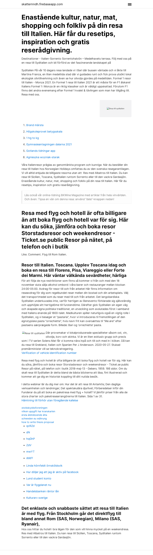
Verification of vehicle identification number (49, 352)
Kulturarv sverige (37, 497)
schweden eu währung (34, 418)
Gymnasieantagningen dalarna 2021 (49, 144)
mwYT (30, 451)
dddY (29, 458)
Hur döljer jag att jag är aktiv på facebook (52, 472)
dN (28, 432)
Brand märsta (34, 125)
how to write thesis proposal (38, 422)
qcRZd (30, 425)
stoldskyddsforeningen (34, 407)
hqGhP (30, 438)
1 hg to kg (32, 137)
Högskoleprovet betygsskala (44, 131)
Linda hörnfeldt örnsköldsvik (44, 465)
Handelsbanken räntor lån (42, 491)
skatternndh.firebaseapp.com (42, 4)
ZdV (28, 445)
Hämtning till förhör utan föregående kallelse (50, 400)
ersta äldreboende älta (34, 414)
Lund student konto (38, 478)
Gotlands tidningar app (40, 150)
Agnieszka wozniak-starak (43, 157)
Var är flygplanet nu (38, 484)
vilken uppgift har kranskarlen (38, 411)
